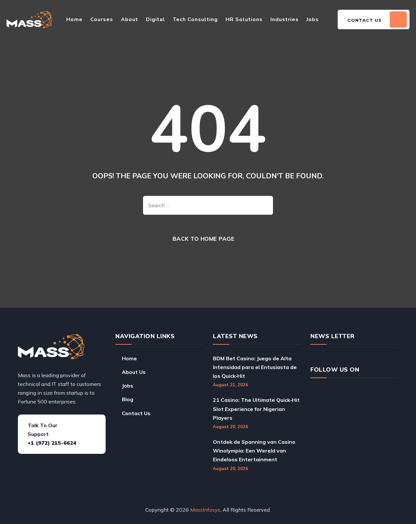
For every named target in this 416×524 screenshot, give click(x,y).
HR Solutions (244, 19)
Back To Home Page (204, 238)
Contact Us (136, 413)
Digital (155, 19)
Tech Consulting (195, 19)
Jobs (312, 19)
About (129, 19)
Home (74, 19)
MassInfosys (205, 509)
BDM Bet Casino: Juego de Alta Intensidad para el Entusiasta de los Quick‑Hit (255, 367)
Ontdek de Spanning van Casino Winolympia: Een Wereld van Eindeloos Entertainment (254, 451)
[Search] (263, 205)
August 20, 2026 (230, 426)
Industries (284, 19)
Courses (101, 19)
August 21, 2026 (230, 384)
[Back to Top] (386, 498)
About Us (134, 372)
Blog (127, 399)
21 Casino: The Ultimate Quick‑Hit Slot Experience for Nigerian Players (256, 409)
